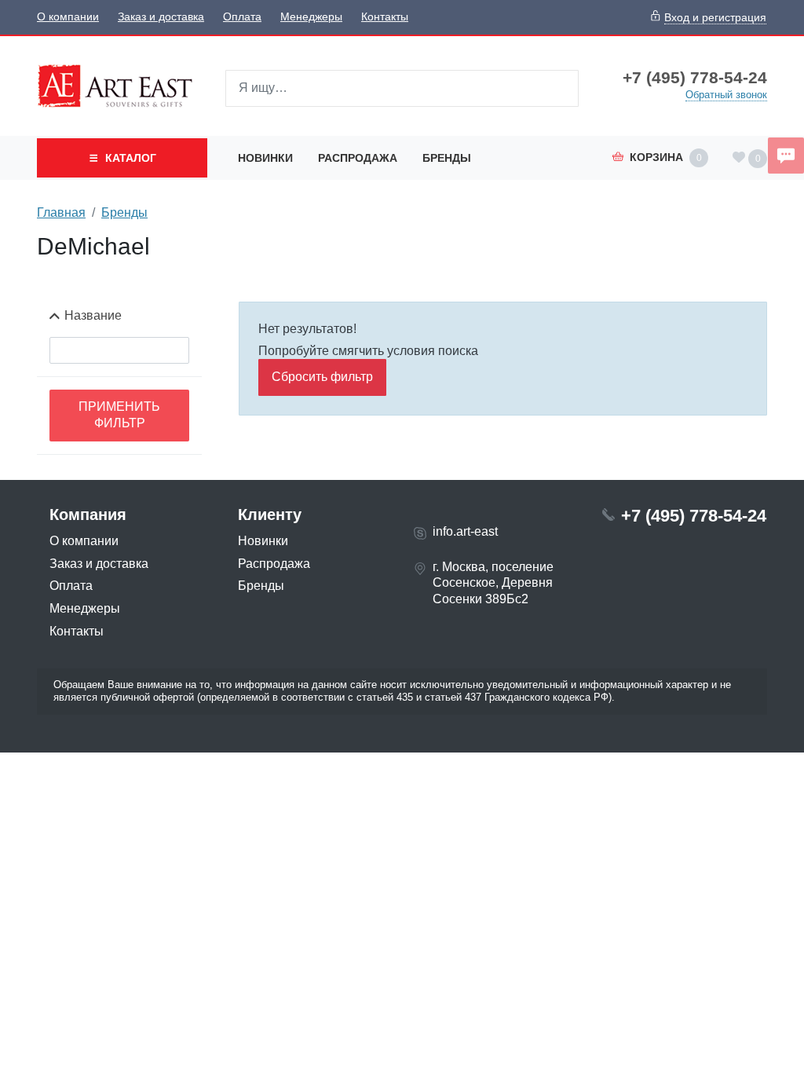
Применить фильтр (119, 415)
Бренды (446, 158)
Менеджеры (311, 17)
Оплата (242, 17)
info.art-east (465, 531)
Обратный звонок (726, 95)
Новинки (265, 158)
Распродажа (357, 158)
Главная (61, 212)
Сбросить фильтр (322, 376)
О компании (68, 17)
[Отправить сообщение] (786, 155)
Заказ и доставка (161, 17)
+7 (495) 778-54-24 (695, 77)
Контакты (384, 17)
